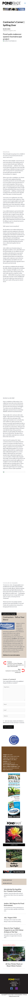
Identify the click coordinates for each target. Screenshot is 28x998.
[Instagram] (16, 988)
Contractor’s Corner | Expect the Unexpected (13, 671)
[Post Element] (14, 958)
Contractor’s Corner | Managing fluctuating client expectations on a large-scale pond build (15, 664)
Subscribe (14, 985)
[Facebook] (11, 988)
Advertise (13, 984)
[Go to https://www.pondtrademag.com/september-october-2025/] (14, 845)
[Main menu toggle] (25, 3)
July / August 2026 (10, 917)
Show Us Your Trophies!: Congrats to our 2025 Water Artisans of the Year (13, 930)
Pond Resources (14, 983)
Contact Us (14, 982)
